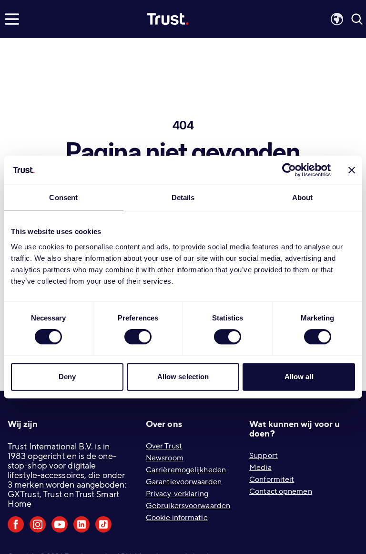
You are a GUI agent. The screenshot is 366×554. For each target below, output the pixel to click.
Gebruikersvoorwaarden (188, 506)
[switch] (138, 336)
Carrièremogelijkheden (186, 470)
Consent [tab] (63, 197)
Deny (67, 377)
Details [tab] (183, 197)
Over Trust (164, 446)
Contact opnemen (280, 491)
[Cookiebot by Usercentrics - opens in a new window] (289, 170)
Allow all (299, 377)
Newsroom (164, 458)
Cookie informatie (177, 517)
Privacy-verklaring (177, 494)
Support (263, 455)
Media (260, 467)
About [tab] (302, 197)
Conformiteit (271, 479)
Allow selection (183, 377)
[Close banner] (351, 170)
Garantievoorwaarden (184, 482)
